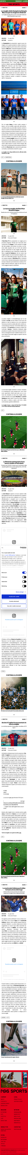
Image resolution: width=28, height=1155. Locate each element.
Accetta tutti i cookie (14, 596)
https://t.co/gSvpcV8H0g (9, 802)
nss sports (10, 40)
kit (2, 157)
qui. (20, 832)
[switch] (24, 577)
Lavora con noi (5, 1103)
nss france (17, 1120)
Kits (2, 1114)
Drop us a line (17, 1129)
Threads (3, 1145)
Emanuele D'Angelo (12, 238)
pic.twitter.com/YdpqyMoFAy (10, 804)
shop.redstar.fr (16, 406)
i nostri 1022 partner (10, 555)
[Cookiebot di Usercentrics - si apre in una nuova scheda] (20, 548)
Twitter (3, 1141)
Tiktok (3, 1143)
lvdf (2, 1118)
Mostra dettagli (20, 592)
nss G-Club (17, 1116)
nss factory (4, 1105)
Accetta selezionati (14, 601)
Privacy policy (18, 1099)
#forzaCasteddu (20, 802)
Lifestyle (3, 1116)
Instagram (4, 1139)
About (2, 1099)
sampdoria (8, 157)
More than (4, 1120)
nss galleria (17, 1118)
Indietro (4, 7)
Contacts (3, 1101)
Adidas (3, 1017)
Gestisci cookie (18, 1101)
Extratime (4, 1112)
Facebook (3, 1137)
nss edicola (17, 1122)
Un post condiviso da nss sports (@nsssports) (14, 635)
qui (8, 153)
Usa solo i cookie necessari (14, 606)
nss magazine (17, 1112)
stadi (3, 671)
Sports (4, 38)
